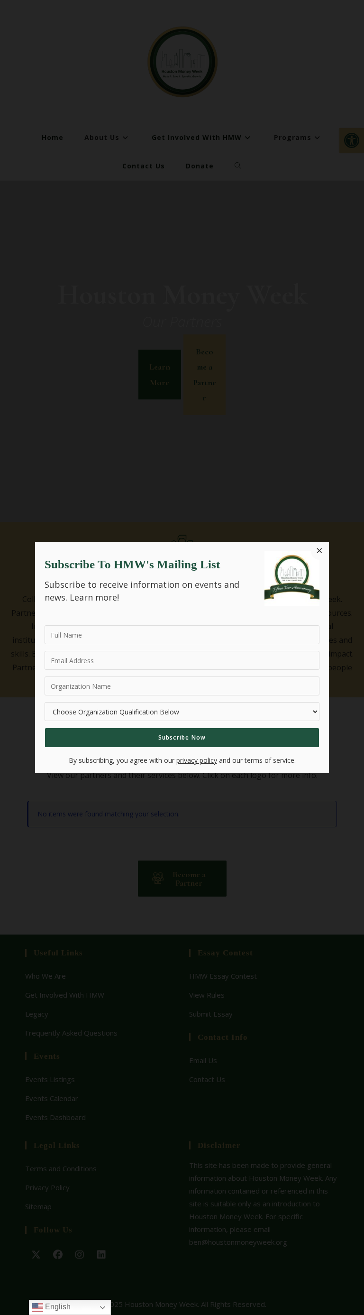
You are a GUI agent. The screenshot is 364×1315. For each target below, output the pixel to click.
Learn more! (94, 597)
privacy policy (196, 760)
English (57, 1307)
